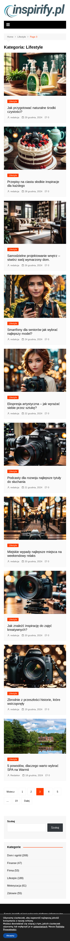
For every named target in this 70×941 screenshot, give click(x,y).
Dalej (26, 800)
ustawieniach (40, 926)
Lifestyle (13, 101)
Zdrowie (12, 893)
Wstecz (11, 791)
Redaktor (15, 775)
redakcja (14, 117)
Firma (10, 870)
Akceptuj (10, 935)
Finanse (12, 863)
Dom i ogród (14, 855)
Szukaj (11, 821)
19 (16, 800)
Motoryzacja (14, 885)
